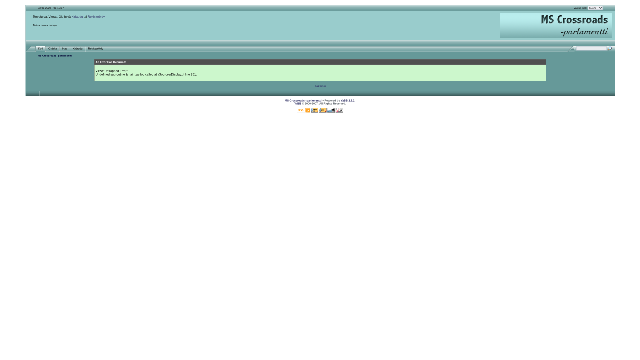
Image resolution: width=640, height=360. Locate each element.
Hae (64, 48)
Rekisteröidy (96, 16)
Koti (40, 48)
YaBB (297, 103)
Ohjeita (52, 48)
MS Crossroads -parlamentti (55, 55)
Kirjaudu (77, 16)
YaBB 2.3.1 (347, 100)
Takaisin (320, 86)
